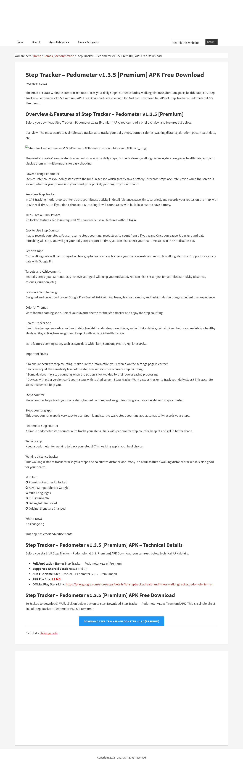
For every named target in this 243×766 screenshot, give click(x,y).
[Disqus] (121, 697)
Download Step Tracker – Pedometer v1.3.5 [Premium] (121, 621)
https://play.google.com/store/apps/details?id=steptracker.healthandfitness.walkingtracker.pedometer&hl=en (139, 584)
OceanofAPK (116, 19)
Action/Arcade (49, 633)
